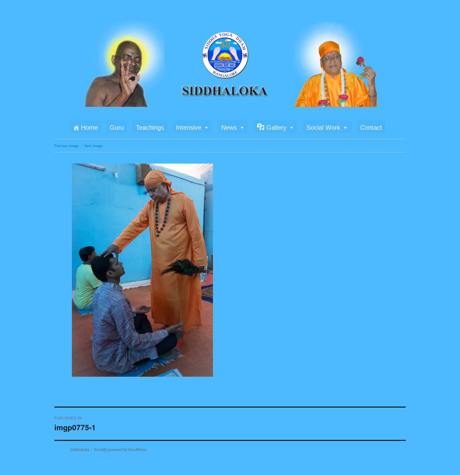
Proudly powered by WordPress (120, 450)
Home (89, 127)
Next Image (93, 145)
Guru (117, 127)
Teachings (150, 127)
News (229, 127)
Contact (371, 127)
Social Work (323, 127)
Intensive (188, 127)
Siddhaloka (79, 450)
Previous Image (66, 145)
